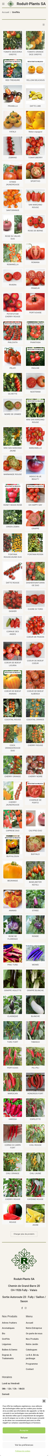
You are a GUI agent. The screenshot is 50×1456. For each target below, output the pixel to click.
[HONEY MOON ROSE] (12, 493)
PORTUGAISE (35, 312)
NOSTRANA (35, 392)
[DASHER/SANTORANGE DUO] (35, 571)
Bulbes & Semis (9, 1349)
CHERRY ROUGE (35, 745)
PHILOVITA (12, 342)
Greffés (6, 1339)
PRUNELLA (13, 106)
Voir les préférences (24, 1445)
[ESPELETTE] (35, 1107)
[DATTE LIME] (35, 94)
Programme (32, 1364)
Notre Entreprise (34, 1328)
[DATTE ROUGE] (12, 571)
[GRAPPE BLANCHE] (35, 979)
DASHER (13, 611)
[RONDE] (35, 924)
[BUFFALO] (35, 844)
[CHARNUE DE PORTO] (35, 789)
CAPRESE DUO (12, 831)
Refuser (24, 1437)
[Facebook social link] (22, 1308)
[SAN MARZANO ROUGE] (35, 195)
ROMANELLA (12, 264)
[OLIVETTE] (12, 382)
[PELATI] (12, 356)
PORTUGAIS (12, 1068)
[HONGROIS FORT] (35, 1082)
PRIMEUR (35, 288)
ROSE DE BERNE (35, 231)
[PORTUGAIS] (12, 1056)
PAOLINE (35, 368)
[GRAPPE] (35, 518)
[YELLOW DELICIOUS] (35, 68)
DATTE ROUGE (12, 583)
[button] (44, 1401)
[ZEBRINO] (12, 146)
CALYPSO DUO (35, 831)
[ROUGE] (12, 1212)
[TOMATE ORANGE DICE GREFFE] (35, 40)
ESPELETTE (35, 1119)
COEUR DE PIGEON (35, 637)
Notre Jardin (32, 1344)
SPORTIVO (35, 181)
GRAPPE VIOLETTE (12, 990)
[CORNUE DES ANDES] (12, 622)
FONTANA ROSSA (35, 554)
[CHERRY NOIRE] (35, 765)
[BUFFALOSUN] (12, 845)
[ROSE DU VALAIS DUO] (12, 224)
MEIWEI (35, 965)
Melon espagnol (35, 132)
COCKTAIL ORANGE (35, 720)
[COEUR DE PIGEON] (35, 625)
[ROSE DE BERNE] (35, 221)
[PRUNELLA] (12, 94)
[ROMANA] (35, 252)
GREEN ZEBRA (12, 527)
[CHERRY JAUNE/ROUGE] (12, 790)
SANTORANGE (12, 210)
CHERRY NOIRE (35, 776)
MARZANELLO (35, 448)
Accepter (24, 1430)
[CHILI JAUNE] (35, 1162)
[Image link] (24, 1260)
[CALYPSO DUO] (35, 819)
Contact (30, 1369)
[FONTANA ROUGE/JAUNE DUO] (12, 542)
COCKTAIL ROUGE (13, 720)
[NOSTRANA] (35, 381)
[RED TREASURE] (12, 68)
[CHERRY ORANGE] (12, 765)
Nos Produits (32, 1339)
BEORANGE (12, 881)
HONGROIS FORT (35, 1093)
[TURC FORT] (12, 1030)
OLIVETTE (12, 394)
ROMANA (35, 262)
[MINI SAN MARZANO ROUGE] (35, 408)
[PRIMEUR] (35, 277)
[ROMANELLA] (12, 253)
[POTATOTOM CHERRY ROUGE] (12, 302)
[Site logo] (10, 3)
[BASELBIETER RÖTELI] (35, 870)
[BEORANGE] (12, 869)
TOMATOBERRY (35, 157)
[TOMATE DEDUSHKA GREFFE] (12, 40)
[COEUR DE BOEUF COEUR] (35, 650)
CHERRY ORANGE (13, 776)
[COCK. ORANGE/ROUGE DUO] (12, 733)
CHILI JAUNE (35, 1173)
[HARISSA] (12, 1107)
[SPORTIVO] (35, 170)
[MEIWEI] (35, 953)
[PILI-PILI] (35, 1056)
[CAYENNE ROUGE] (35, 1187)
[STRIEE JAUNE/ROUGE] (12, 171)
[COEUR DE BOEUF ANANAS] (12, 679)
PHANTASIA (35, 342)
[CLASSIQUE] (12, 1004)
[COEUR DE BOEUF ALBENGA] (35, 679)
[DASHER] (12, 599)
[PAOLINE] (35, 356)
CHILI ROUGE (35, 1145)
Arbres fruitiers (9, 1323)
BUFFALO (35, 854)
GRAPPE (35, 528)
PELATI (13, 368)
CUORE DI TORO (35, 609)
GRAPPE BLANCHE (35, 990)
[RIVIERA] (12, 275)
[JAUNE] (35, 1213)
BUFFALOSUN (13, 856)
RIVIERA (12, 285)
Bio (3, 1333)
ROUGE (12, 1222)
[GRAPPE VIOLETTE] (12, 979)
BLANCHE (35, 1016)
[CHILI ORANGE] (12, 1162)
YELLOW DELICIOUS (35, 80)
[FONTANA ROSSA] (35, 542)
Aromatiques (8, 1328)
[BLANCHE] (35, 1004)
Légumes (6, 1344)
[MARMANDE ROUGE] (12, 464)
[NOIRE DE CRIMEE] (12, 405)
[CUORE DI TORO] (35, 598)
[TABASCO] (35, 1030)
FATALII (12, 132)
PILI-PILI (35, 1068)
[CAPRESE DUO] (12, 819)
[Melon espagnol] (35, 120)
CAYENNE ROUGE (35, 1199)
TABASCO (35, 1042)
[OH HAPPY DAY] (35, 493)
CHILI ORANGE (12, 1173)
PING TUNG (12, 965)
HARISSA (13, 1119)
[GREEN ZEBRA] (12, 517)
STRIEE (35, 910)
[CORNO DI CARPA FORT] (12, 1133)
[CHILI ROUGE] (35, 1133)
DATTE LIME (35, 106)
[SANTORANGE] (12, 198)
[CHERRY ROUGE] (35, 733)
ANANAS (12, 910)
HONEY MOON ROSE (12, 505)
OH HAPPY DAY (35, 505)
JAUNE (35, 1225)
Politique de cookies (22, 1451)
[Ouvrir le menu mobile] (3, 3)
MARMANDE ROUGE (13, 474)
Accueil (5, 12)
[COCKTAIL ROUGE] (12, 708)
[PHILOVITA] (12, 331)
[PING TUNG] (12, 953)
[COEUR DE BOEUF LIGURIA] (12, 651)
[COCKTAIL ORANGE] (35, 708)
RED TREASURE (12, 80)
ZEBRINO (13, 157)
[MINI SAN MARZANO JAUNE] (12, 436)
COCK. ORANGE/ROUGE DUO (12, 748)
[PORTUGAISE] (35, 301)
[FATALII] (12, 120)
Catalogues (31, 1349)
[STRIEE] (35, 899)
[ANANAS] (12, 899)
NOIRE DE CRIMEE (12, 414)
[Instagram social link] (25, 1308)
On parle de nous (34, 1333)
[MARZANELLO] (35, 436)
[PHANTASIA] (35, 331)
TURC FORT (12, 1042)
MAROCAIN (13, 1093)
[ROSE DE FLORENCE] (12, 924)
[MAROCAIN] (12, 1082)
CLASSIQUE (12, 1016)
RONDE (35, 936)
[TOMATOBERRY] (35, 146)
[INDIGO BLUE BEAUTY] (35, 465)
